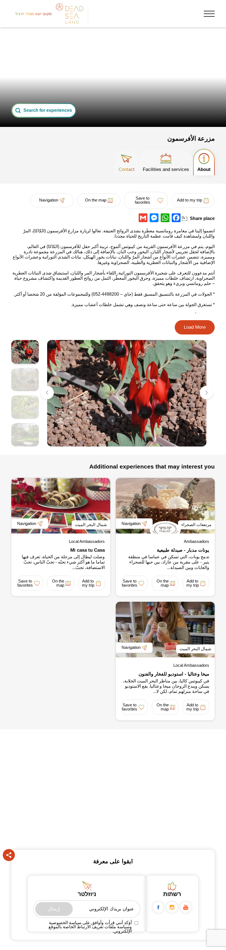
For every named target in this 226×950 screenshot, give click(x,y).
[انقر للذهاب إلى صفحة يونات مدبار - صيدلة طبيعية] (165, 505)
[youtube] (185, 907)
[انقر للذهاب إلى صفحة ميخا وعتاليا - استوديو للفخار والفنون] (165, 629)
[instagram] (171, 907)
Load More (195, 327)
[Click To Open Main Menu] (209, 13)
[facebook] (158, 907)
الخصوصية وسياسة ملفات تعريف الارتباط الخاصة (90, 924)
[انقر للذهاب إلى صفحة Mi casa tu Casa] (60, 505)
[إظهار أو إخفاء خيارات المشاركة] (184, 218)
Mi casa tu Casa (87, 550)
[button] (206, 393)
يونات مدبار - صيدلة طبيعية (183, 550)
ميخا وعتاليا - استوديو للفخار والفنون (174, 674)
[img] (126, 393)
